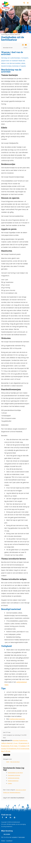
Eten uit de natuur (15, 762)
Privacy (3, 840)
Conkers (10, 783)
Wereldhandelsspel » (15, 792)
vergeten (14, 837)
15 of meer (13, 746)
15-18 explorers (11, 748)
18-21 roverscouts (23, 748)
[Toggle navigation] (28, 3)
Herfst (7, 762)
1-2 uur (15, 743)
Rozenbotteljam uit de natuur (15, 772)
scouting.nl (9, 840)
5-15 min (7, 751)
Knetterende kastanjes (17, 719)
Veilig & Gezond (6, 743)
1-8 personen (22, 743)
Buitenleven (23, 740)
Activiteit (16, 740)
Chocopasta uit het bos (14, 775)
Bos (2, 751)
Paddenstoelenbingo (13, 780)
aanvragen (22, 837)
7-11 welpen (22, 746)
